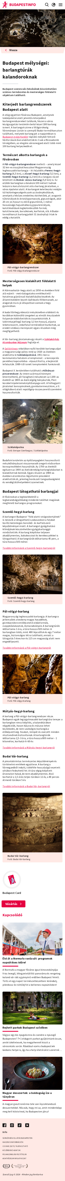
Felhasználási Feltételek (15, 1154)
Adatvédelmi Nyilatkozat (14, 1158)
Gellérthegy (11, 348)
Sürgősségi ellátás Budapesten (17, 1138)
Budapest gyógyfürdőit (15, 136)
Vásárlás (11, 904)
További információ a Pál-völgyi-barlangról (27, 647)
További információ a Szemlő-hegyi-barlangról (29, 548)
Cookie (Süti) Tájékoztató (15, 1146)
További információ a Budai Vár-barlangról (26, 786)
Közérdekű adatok (12, 1150)
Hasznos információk (13, 1142)
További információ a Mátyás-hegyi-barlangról (29, 747)
